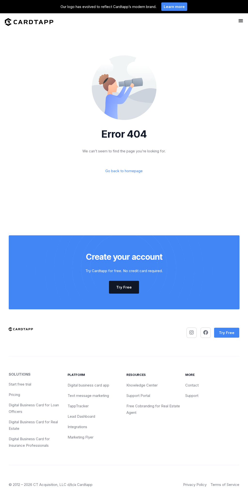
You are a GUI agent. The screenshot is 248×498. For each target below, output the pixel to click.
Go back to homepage (124, 171)
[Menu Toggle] (240, 20)
